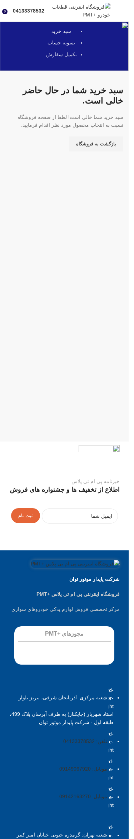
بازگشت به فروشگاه (96, 143)
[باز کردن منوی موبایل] (120, 11)
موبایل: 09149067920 (83, 769)
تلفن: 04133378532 (85, 741)
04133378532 (28, 11)
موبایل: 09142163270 (83, 797)
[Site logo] (80, 10)
